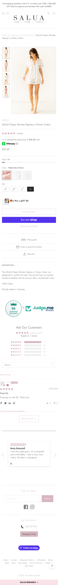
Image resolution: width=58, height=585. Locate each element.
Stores (50, 560)
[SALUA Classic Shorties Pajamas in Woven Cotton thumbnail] (6, 53)
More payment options (29, 226)
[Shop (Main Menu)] (3, 13)
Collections (14, 35)
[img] (6, 389)
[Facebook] (26, 508)
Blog (7, 563)
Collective (49, 563)
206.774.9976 (31, 526)
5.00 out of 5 (36, 332)
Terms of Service (36, 563)
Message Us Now (29, 534)
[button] (29, 582)
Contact (14, 560)
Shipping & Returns (27, 560)
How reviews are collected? (12, 411)
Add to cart (29, 212)
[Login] (48, 13)
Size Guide (22, 563)
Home (4, 35)
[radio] (6, 175)
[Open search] (7, 13)
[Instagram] (32, 508)
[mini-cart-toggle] (54, 13)
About (6, 560)
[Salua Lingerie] (29, 18)
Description (8, 265)
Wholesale (41, 560)
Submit (47, 498)
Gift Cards (29, 566)
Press (13, 563)
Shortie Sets (28, 35)
